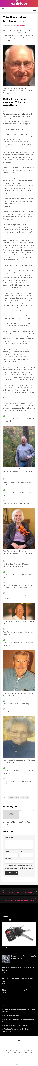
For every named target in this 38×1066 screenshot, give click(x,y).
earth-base (19, 3)
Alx (31, 1052)
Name (7, 851)
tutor (27, 797)
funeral (11, 797)
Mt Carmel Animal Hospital (13, 1015)
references (21, 25)
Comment (9, 838)
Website (8, 858)
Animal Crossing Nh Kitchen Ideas (15, 1025)
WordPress (18, 1052)
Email (22, 851)
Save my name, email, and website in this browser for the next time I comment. (19, 867)
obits (22, 797)
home (17, 797)
